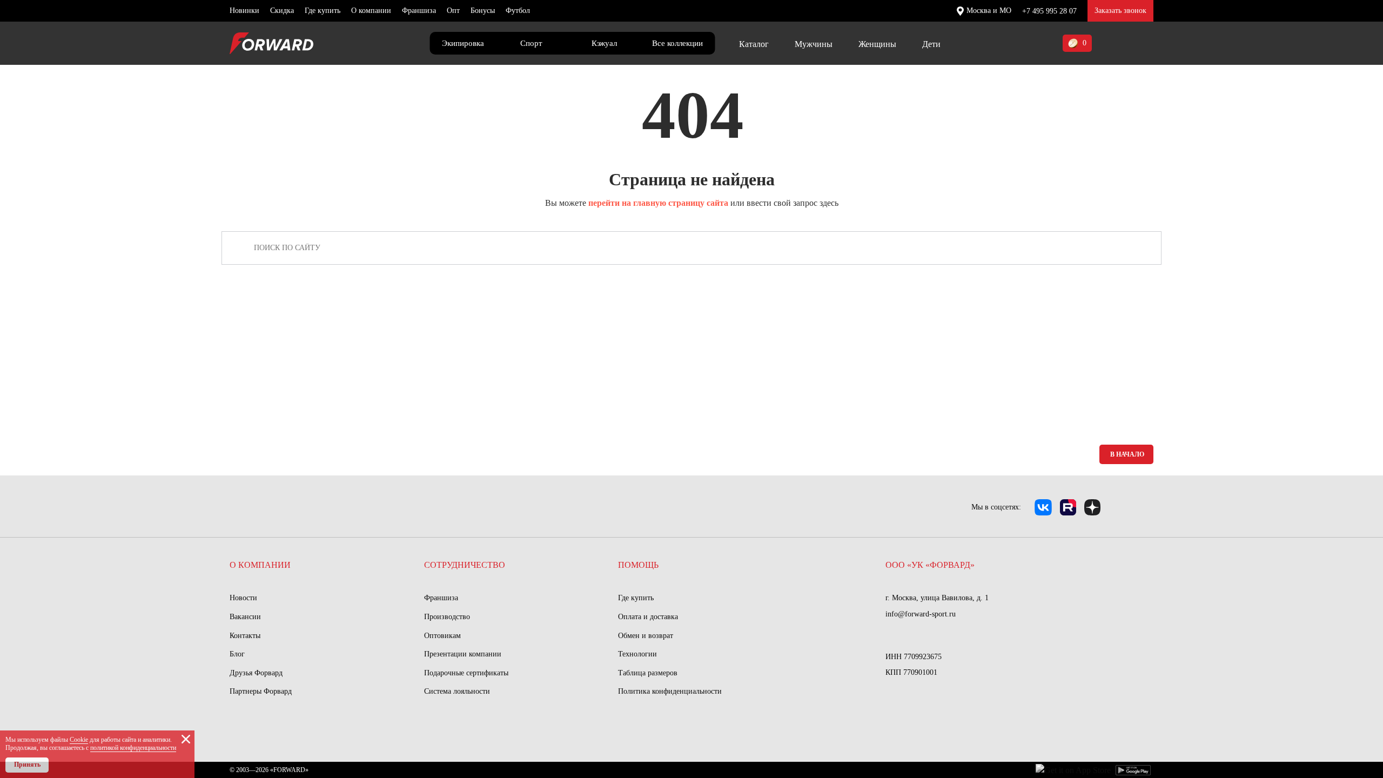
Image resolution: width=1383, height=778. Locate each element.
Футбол (518, 10)
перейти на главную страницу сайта (658, 202)
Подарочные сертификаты (466, 673)
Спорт (531, 43)
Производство (447, 617)
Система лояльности (457, 691)
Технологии (637, 654)
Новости (243, 598)
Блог (237, 654)
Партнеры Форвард (261, 691)
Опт (453, 10)
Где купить (322, 10)
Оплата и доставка (648, 617)
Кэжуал (604, 43)
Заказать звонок (1120, 10)
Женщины (877, 44)
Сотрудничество (464, 564)
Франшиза (419, 10)
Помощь (638, 564)
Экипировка (463, 43)
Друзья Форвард (256, 673)
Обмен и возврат (645, 636)
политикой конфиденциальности (133, 748)
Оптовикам (442, 636)
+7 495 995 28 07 (1049, 11)
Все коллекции (677, 43)
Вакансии (245, 617)
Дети (931, 44)
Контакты (245, 636)
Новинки (244, 10)
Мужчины (814, 44)
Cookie (79, 739)
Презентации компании (462, 654)
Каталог (754, 44)
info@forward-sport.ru (920, 614)
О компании (371, 10)
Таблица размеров (647, 673)
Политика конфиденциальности (670, 691)
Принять (27, 764)
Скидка (282, 10)
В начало (1127, 454)
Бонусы (483, 10)
